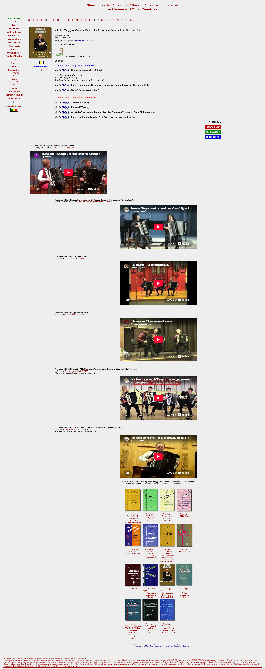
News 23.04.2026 (14, 80)
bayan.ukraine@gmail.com (40, 70)
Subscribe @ (14, 98)
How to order (14, 91)
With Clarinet (14, 42)
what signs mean (14, 106)
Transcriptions (14, 39)
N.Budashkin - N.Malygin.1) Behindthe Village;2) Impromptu (150, 553)
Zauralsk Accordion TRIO (74, 315)
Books (14, 63)
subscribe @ (213, 137)
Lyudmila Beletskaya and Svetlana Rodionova (94, 202)
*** (14, 75)
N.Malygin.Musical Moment (184, 550)
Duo (14, 25)
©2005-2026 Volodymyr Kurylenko (16, 658)
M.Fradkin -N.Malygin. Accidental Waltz (133, 551)
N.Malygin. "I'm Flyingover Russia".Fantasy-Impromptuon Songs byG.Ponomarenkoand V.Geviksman (167, 555)
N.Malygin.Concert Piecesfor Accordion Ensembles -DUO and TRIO (167, 593)
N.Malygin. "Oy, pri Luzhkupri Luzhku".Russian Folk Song (167, 517)
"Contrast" (81, 258)
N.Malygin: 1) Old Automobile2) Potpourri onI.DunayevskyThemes (150, 593)
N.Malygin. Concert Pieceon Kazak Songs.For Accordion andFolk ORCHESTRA (167, 628)
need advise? (213, 132)
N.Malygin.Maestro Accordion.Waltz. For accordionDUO (184, 593)
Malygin (66, 70)
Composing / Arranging (14, 71)
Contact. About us (14, 95)
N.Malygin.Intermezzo (132, 590)
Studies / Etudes (14, 56)
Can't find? (14, 66)
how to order (213, 127)
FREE (14, 49)
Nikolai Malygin (71, 429)
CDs (14, 59)
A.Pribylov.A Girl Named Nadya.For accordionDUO (150, 628)
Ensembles (14, 28)
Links (14, 88)
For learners (14, 35)
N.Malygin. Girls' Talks (184, 515)
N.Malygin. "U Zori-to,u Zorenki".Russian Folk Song (150, 517)
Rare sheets (14, 46)
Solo (14, 22)
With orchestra (14, 32)
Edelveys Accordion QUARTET (76, 371)
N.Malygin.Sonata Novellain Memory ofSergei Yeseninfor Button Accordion (133, 518)
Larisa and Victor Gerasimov (63, 148)
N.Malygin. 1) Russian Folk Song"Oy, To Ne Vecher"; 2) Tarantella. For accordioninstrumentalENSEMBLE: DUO (133, 631)
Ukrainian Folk (14, 53)
